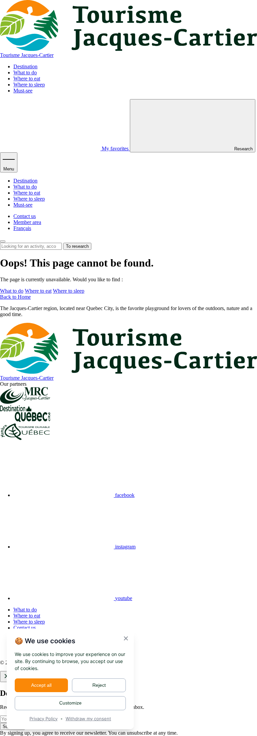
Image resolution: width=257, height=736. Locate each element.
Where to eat (26, 78)
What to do (25, 72)
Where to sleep (29, 84)
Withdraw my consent (88, 718)
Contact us (24, 216)
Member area (27, 222)
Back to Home (15, 297)
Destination (25, 66)
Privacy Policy (43, 718)
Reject (99, 685)
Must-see (22, 90)
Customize (70, 703)
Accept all (41, 685)
